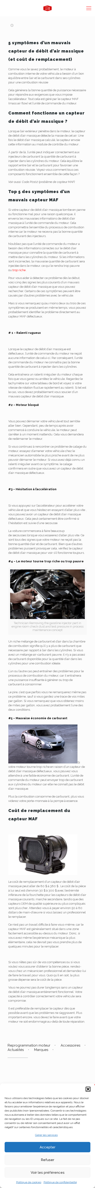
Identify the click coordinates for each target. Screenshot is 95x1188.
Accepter (47, 1147)
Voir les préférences (48, 1172)
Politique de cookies (28, 1182)
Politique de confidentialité (60, 1182)
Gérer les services (46, 1135)
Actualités (16, 1050)
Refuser (47, 1160)
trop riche (19, 270)
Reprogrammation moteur (29, 1045)
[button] (88, 1089)
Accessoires (70, 1045)
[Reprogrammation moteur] (47, 8)
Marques (41, 1050)
